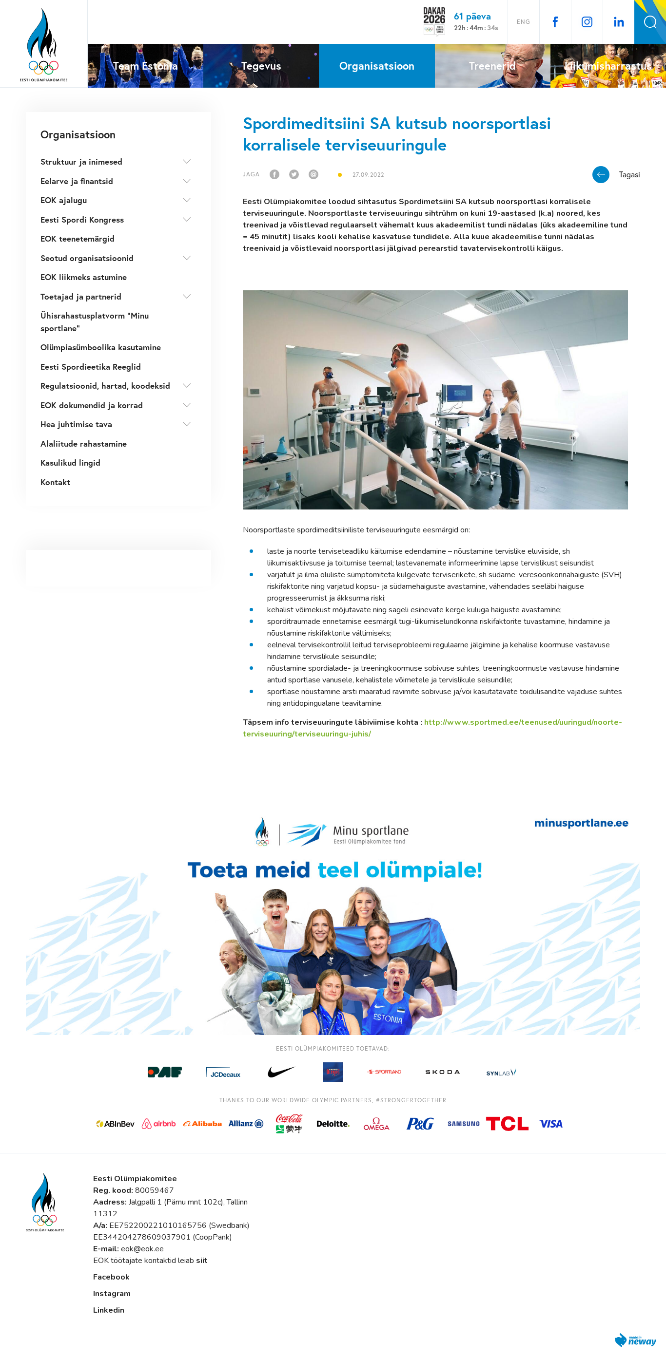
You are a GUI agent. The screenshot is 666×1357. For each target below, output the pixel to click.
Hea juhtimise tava (76, 424)
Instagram (112, 1293)
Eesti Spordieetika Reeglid (90, 366)
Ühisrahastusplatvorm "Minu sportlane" (94, 322)
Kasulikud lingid (70, 462)
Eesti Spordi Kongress (82, 219)
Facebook (111, 1277)
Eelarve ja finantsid (76, 181)
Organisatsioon (78, 134)
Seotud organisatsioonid (87, 258)
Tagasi (629, 174)
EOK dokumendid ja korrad (91, 405)
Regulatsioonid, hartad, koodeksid (105, 385)
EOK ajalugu (63, 200)
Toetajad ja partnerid (80, 296)
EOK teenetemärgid (77, 238)
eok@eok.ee (142, 1249)
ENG (523, 21)
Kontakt (55, 482)
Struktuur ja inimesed (81, 161)
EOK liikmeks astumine (83, 277)
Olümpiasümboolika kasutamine (100, 347)
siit (202, 1260)
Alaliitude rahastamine (83, 443)
